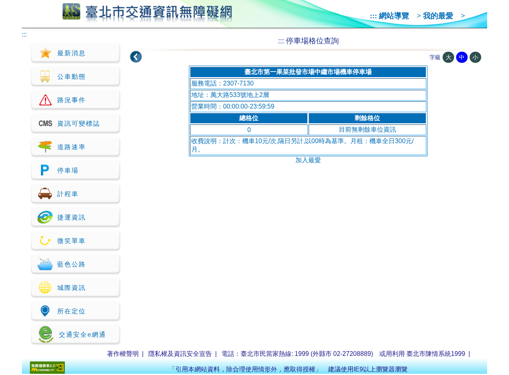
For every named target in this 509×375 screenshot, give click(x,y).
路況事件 (71, 100)
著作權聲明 (123, 353)
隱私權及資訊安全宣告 (180, 353)
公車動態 (71, 76)
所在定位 (71, 311)
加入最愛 (308, 160)
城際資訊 (71, 287)
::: (373, 16)
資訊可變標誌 (78, 123)
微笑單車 (71, 240)
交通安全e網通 (82, 334)
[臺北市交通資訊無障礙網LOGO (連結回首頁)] (147, 19)
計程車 (68, 193)
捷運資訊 (71, 217)
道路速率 (71, 147)
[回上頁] (136, 57)
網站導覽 (394, 16)
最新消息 (71, 53)
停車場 (68, 170)
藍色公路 (71, 264)
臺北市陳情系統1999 (435, 353)
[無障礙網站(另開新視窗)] (47, 371)
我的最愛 (438, 16)
